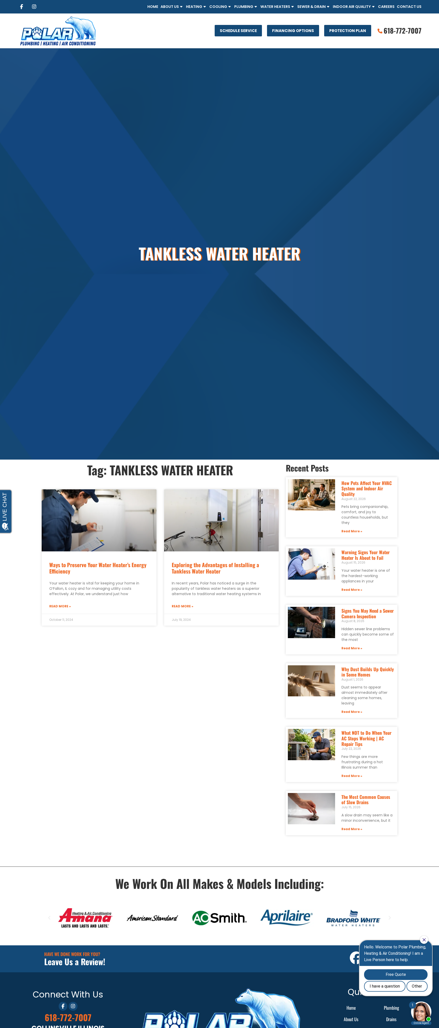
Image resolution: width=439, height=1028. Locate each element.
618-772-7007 (68, 1017)
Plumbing (243, 6)
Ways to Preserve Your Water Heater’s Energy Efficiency (97, 568)
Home (152, 6)
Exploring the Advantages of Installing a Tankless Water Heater (215, 568)
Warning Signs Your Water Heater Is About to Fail (365, 555)
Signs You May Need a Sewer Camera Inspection (367, 613)
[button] (49, 917)
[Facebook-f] (21, 6)
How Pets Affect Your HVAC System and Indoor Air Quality (366, 488)
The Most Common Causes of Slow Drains (365, 800)
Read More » (60, 606)
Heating (194, 6)
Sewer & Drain (311, 6)
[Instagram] (34, 6)
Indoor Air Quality (352, 6)
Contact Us (409, 6)
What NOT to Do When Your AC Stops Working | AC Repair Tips (366, 738)
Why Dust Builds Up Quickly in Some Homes (367, 672)
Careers (386, 6)
